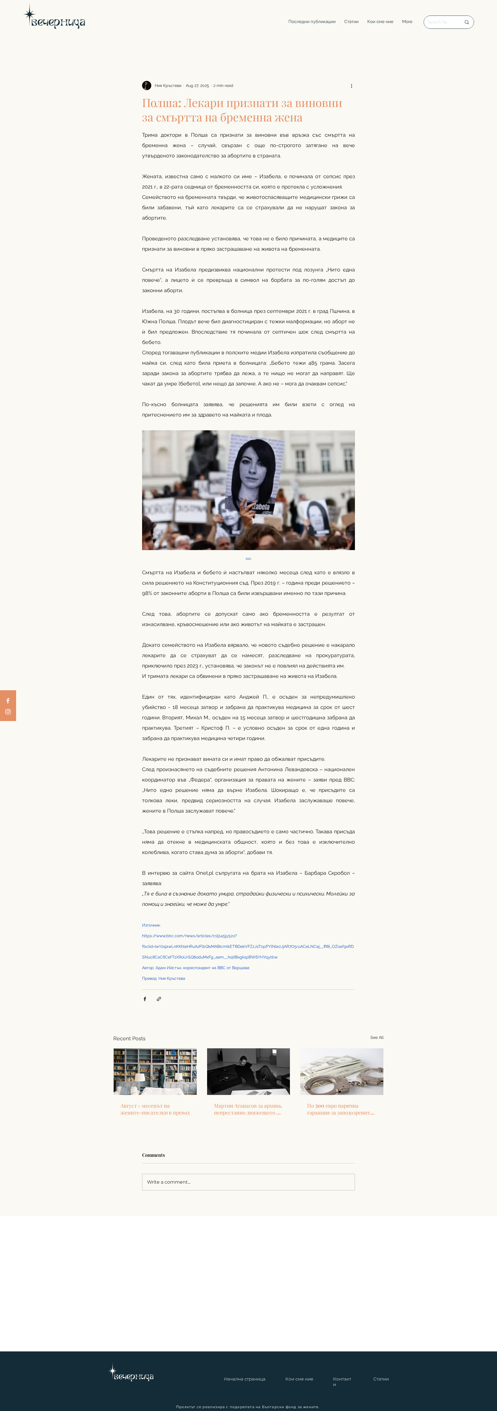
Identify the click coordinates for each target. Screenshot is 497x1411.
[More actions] (351, 85)
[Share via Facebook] (145, 999)
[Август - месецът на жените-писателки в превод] (155, 1071)
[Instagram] (8, 711)
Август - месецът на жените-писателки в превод (155, 1109)
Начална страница (244, 1379)
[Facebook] (8, 700)
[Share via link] (159, 999)
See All (377, 1037)
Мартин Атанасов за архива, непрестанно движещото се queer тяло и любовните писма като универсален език (248, 1109)
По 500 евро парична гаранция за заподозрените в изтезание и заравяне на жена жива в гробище (340, 1109)
